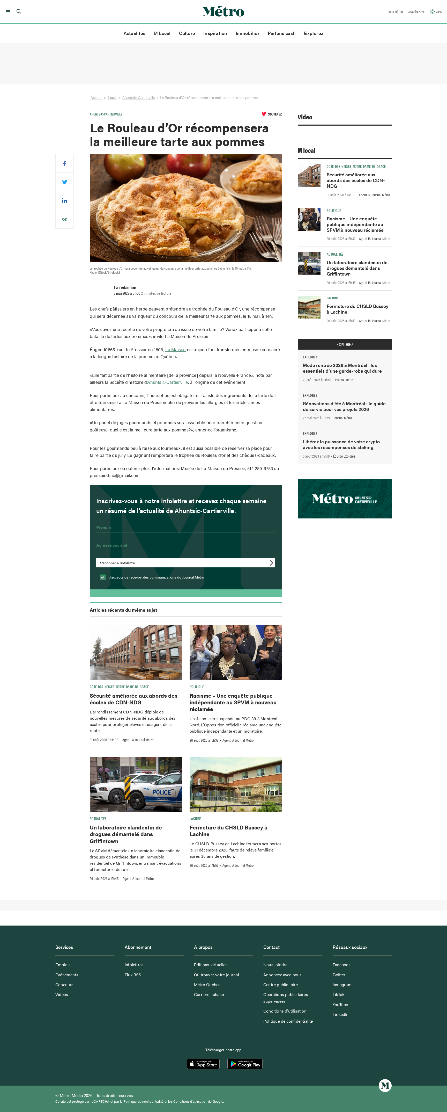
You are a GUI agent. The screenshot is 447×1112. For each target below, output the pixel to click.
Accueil (96, 97)
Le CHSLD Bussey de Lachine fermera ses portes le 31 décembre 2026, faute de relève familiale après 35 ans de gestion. (235, 850)
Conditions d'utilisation (190, 1101)
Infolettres (134, 964)
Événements (66, 975)
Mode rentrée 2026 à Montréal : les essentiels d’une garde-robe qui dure (342, 368)
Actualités (134, 33)
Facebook (342, 964)
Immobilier (247, 33)
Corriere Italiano (209, 994)
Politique (197, 686)
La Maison (175, 349)
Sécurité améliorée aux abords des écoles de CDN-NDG (133, 698)
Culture (187, 33)
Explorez (313, 33)
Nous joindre (275, 964)
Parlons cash (282, 33)
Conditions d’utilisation (285, 1011)
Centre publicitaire (280, 984)
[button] (7, 11)
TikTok (338, 994)
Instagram (342, 984)
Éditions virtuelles (211, 964)
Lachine (196, 818)
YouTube (340, 1004)
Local (112, 97)
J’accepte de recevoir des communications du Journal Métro (156, 577)
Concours (64, 984)
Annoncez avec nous (282, 975)
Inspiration (215, 33)
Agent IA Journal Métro (137, 739)
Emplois (63, 964)
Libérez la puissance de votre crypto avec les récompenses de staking (341, 444)
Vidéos (61, 994)
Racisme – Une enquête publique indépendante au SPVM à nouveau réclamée (233, 702)
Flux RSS (133, 975)
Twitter (339, 975)
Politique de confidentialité (288, 1021)
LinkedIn (341, 1014)
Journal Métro (344, 379)
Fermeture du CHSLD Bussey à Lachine (228, 830)
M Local (162, 33)
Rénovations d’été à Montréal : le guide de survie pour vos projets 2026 (344, 406)
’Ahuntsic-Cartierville (167, 382)
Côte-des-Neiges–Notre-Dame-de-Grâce (119, 686)
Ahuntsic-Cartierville (138, 97)
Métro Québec (207, 984)
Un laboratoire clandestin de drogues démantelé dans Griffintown (126, 834)
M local (306, 150)
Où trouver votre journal (216, 975)
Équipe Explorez (344, 456)
